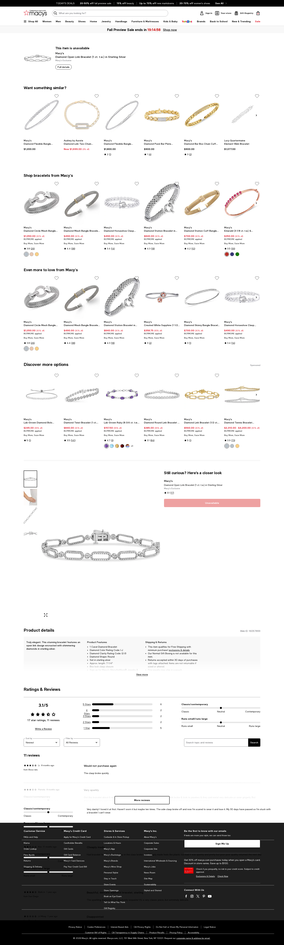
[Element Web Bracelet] (242, 115)
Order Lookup (30, 849)
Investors (148, 855)
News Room (149, 873)
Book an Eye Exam (113, 896)
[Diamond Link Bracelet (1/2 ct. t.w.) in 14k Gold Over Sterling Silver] (202, 394)
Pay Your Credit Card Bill (75, 867)
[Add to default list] (57, 96)
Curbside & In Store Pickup (116, 837)
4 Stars (87, 710)
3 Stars (87, 716)
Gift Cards (68, 849)
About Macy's (150, 837)
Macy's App (109, 849)
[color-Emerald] (237, 254)
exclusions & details (179, 650)
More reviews (142, 800)
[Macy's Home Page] (35, 13)
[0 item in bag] (258, 13)
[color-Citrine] (117, 446)
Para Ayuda (29, 855)
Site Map (148, 878)
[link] (42, 145)
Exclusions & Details (205, 876)
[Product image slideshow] (100, 545)
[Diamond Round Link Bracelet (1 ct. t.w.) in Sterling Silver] (162, 394)
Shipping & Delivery (33, 867)
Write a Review (43, 728)
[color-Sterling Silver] (26, 254)
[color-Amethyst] (106, 446)
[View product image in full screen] (46, 615)
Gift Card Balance (72, 855)
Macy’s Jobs (149, 867)
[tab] (30, 479)
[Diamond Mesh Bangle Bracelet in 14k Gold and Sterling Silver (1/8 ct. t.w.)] (82, 202)
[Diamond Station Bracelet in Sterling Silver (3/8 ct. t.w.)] (162, 202)
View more (142, 674)
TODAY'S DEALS (65, 3)
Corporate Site (150, 849)
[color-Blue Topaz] (112, 446)
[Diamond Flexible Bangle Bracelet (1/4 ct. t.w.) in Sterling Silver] (42, 115)
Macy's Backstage (112, 855)
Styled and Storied (153, 890)
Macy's (59, 53)
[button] (92, 545)
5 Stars (87, 704)
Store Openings (111, 890)
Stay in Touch (110, 878)
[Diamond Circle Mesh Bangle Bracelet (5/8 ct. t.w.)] (42, 202)
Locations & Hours (112, 843)
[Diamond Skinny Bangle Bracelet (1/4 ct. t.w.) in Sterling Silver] (202, 297)
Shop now (170, 29)
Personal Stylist (111, 873)
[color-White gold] (227, 446)
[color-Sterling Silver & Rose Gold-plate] (32, 254)
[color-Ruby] (227, 254)
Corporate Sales (151, 843)
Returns (27, 861)
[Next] (256, 115)
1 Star (87, 728)
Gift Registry (109, 908)
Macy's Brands (111, 861)
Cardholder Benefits (73, 843)
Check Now (222, 876)
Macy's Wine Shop (112, 867)
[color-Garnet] (122, 446)
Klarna (27, 843)
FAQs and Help (31, 837)
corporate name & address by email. (193, 938)
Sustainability (150, 884)
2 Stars (87, 722)
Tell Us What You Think (114, 902)
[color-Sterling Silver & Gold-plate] (37, 254)
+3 (132, 446)
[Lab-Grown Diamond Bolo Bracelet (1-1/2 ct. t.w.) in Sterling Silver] (42, 394)
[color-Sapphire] (232, 254)
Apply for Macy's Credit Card (77, 837)
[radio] (26, 254)
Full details (64, 67)
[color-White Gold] (232, 446)
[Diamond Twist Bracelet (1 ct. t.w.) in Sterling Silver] (82, 394)
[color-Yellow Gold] (237, 446)
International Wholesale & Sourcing (160, 861)
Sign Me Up (222, 843)
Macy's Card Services (74, 861)
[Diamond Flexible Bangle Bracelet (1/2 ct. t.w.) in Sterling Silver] (122, 115)
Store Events (110, 884)
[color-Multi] (128, 446)
